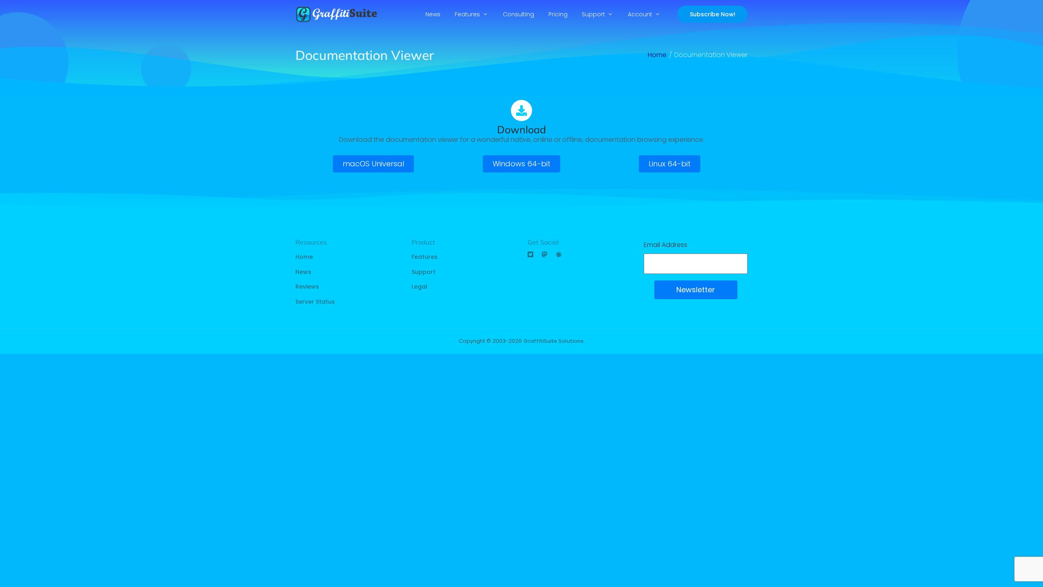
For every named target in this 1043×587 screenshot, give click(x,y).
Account (640, 14)
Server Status (315, 302)
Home (304, 257)
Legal (419, 286)
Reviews (307, 286)
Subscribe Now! (712, 14)
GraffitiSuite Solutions (553, 341)
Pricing (558, 14)
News (432, 14)
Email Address (665, 244)
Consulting (518, 14)
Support (593, 14)
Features (467, 14)
